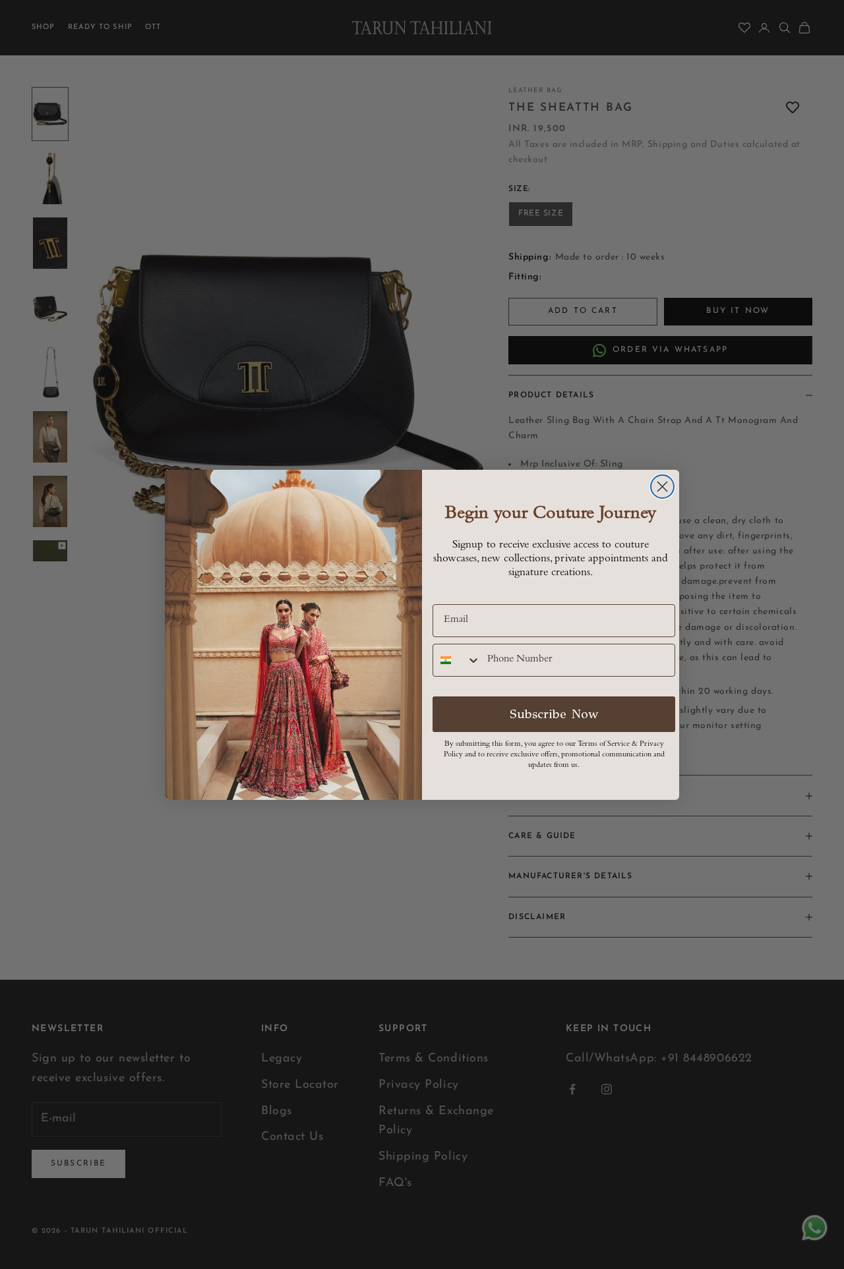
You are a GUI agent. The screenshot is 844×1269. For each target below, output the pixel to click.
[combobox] (457, 660)
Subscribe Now (554, 714)
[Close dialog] (662, 486)
